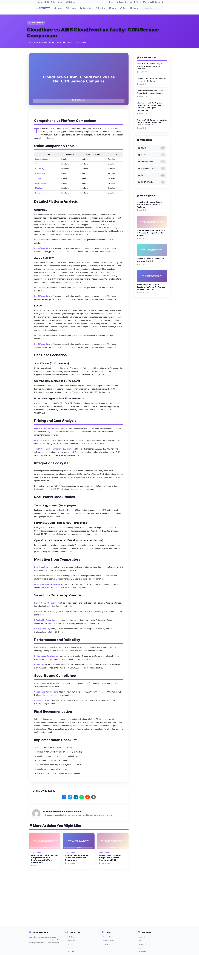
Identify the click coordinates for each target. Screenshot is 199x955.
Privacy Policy (108, 937)
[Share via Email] (93, 797)
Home (59, 8)
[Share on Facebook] (64, 797)
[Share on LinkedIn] (75, 797)
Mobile (135, 8)
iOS (48, 2)
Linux (54, 2)
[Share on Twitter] (70, 797)
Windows (71, 2)
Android (40, 2)
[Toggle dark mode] (162, 2)
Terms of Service (109, 941)
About (113, 2)
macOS (62, 2)
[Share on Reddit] (87, 797)
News (114, 8)
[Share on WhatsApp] (81, 797)
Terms (146, 2)
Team (121, 2)
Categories (87, 8)
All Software (71, 937)
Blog (124, 8)
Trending (101, 8)
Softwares (72, 8)
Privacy (138, 2)
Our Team (70, 952)
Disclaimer (156, 2)
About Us (70, 948)
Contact (129, 2)
